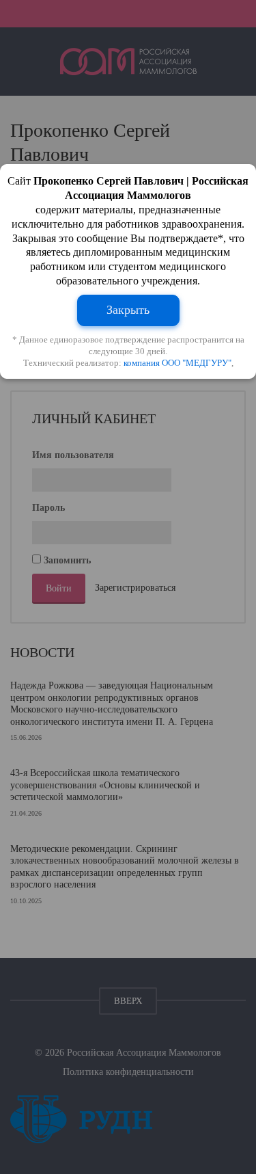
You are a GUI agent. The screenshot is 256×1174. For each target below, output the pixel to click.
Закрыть (128, 310)
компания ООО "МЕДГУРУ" (177, 363)
